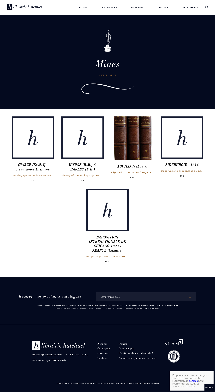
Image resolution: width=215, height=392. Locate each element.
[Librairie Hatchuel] (24, 7)
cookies (193, 381)
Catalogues (109, 7)
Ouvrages (137, 7)
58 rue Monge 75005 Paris (49, 360)
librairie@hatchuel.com (149, 308)
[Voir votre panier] (206, 8)
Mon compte (190, 7)
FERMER (209, 387)
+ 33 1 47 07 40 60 (77, 354)
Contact (163, 7)
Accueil (83, 7)
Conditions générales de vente (137, 358)
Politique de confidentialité (167, 305)
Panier (123, 344)
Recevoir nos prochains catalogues (50, 297)
